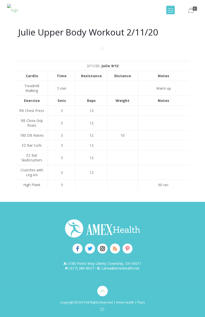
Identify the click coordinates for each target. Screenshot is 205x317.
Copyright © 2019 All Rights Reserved (86, 302)
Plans (141, 302)
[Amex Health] (12, 10)
